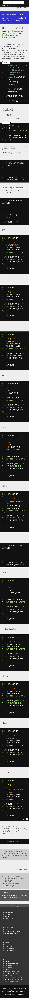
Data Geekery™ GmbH (18, 988)
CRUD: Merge (9, 886)
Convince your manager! (11, 973)
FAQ (6, 959)
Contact (7, 929)
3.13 (21, 21)
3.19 (17, 18)
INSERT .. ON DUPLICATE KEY (11, 49)
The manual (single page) (11, 963)
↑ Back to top (14, 906)
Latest (4, 18)
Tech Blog (7, 914)
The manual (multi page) (11, 965)
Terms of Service (9, 948)
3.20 (13, 18)
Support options (9, 927)
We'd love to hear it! (13, 898)
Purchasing (8, 944)
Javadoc (7, 969)
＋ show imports (6, 62)
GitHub (7, 916)
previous (20, 8)
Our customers (9, 912)
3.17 (4, 21)
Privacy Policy (8, 946)
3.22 (21, 15)
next (25, 8)
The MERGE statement (12, 883)
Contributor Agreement (11, 950)
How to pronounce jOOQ (11, 981)
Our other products (10, 975)
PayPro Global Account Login (12, 931)
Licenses (7, 942)
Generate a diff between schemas (14, 979)
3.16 (8, 21)
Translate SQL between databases (14, 977)
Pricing (9, 5)
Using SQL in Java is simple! (12, 971)
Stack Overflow (9, 918)
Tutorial (7, 961)
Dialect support (8, 112)
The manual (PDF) (10, 967)
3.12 (26, 21)
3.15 (13, 21)
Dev (17, 15)
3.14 (17, 21)
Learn (3, 5)
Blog (14, 5)
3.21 (8, 18)
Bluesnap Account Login (11, 933)
